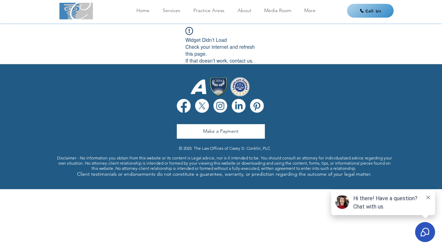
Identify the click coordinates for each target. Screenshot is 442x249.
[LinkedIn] (239, 106)
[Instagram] (220, 106)
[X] (202, 106)
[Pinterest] (257, 106)
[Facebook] (184, 106)
